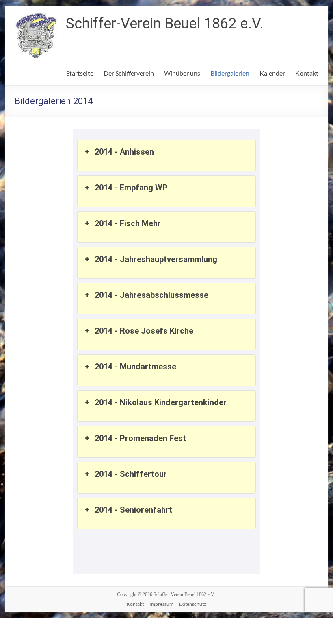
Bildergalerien (229, 73)
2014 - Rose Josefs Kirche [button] (144, 331)
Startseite (79, 73)
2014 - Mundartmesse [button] (135, 366)
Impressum (161, 604)
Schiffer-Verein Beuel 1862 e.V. (165, 23)
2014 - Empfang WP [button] (131, 187)
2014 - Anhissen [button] (124, 152)
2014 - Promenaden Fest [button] (140, 438)
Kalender (272, 73)
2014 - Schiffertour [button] (131, 474)
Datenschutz (192, 604)
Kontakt (306, 73)
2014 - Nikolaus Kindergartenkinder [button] (161, 402)
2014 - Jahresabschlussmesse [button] (151, 295)
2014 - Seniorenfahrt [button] (133, 510)
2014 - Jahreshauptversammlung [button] (156, 259)
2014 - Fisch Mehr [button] (128, 223)
